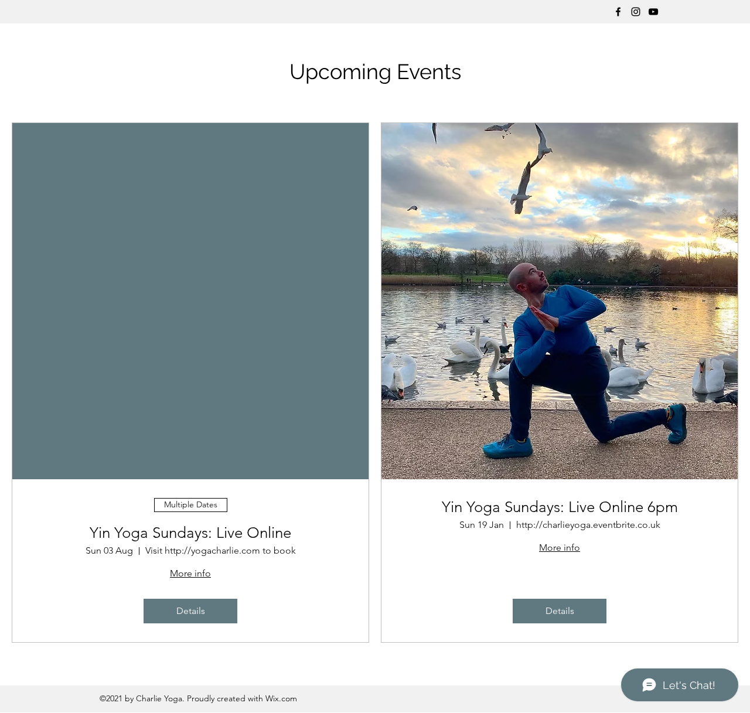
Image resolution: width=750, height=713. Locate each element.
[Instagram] (636, 12)
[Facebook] (618, 12)
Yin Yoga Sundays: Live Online (190, 533)
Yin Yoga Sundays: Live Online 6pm (560, 507)
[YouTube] (653, 12)
